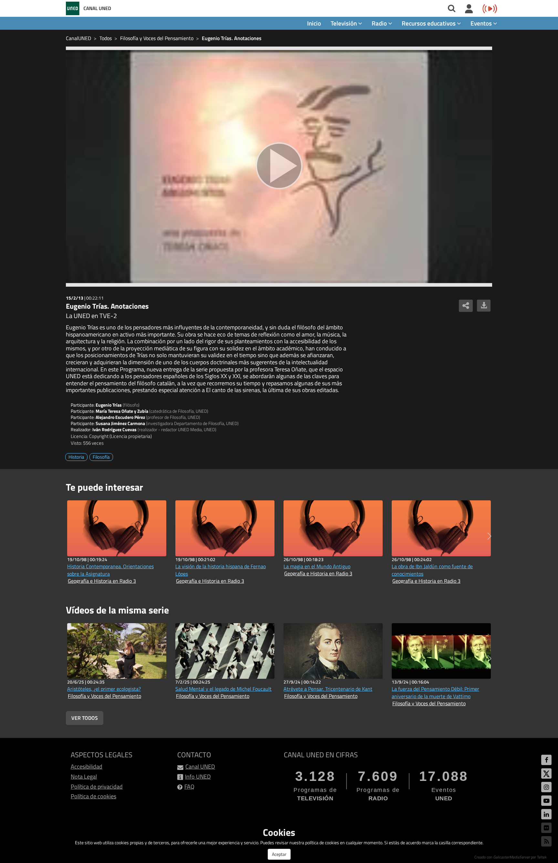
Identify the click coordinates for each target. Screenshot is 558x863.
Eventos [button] (481, 23)
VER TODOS (84, 718)
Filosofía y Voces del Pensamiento (156, 38)
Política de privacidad (97, 786)
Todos (105, 38)
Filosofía (101, 457)
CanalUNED (78, 38)
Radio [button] (380, 23)
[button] (489, 536)
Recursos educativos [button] (429, 23)
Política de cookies (93, 796)
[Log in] (469, 9)
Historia (76, 457)
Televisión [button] (344, 23)
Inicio (314, 23)
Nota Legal (84, 776)
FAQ (189, 786)
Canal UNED (200, 766)
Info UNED (198, 776)
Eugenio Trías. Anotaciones (232, 38)
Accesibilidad (86, 766)
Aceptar (279, 854)
